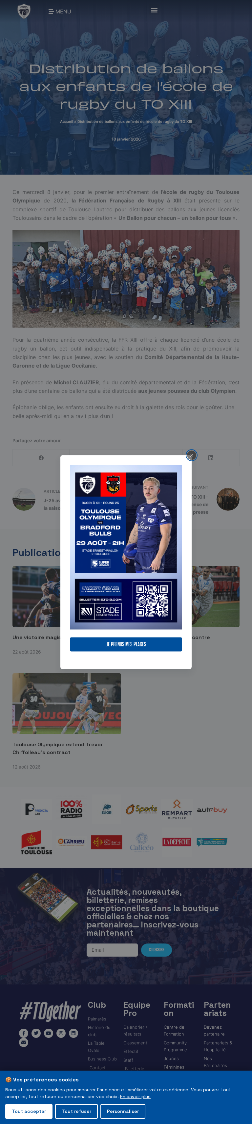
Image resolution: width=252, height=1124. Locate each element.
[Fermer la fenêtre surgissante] (191, 455)
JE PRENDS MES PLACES (126, 644)
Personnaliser (123, 1111)
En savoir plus (135, 1096)
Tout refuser (76, 1111)
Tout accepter (29, 1111)
